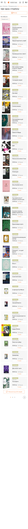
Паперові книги (13, 6)
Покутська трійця (16, 342)
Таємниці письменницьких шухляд (19, 238)
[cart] (23, 2)
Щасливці (14, 93)
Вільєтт (14, 263)
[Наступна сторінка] (24, 397)
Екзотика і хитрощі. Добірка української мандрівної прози (17, 211)
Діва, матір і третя (16, 368)
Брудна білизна (16, 329)
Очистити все (24, 16)
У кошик (19, 33)
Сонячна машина (16, 106)
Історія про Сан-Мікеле (18, 289)
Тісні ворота (15, 381)
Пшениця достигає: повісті (19, 53)
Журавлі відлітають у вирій (19, 40)
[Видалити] (8, 18)
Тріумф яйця (15, 355)
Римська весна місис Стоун (19, 158)
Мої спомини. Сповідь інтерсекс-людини (17, 67)
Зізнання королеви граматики (17, 28)
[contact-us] (26, 2)
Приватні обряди (16, 132)
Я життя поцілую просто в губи (19, 316)
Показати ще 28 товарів (15, 391)
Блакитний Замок (16, 276)
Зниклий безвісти (16, 302)
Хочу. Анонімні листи (17, 185)
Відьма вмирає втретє (17, 224)
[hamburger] (2, 2)
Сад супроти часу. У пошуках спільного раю (18, 198)
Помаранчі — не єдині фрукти (17, 251)
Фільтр (15, 12)
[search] (5, 2)
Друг (13, 145)
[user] (20, 2)
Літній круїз (15, 171)
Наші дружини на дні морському (17, 120)
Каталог (5, 6)
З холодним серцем (17, 80)
